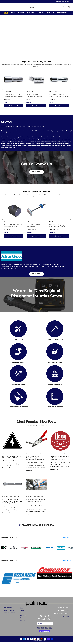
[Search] (51, 7)
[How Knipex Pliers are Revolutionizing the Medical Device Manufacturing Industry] (36, 441)
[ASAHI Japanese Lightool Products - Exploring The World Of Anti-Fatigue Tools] (12, 484)
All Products (23, 613)
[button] (13, 13)
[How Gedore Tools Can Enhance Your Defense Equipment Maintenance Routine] (36, 484)
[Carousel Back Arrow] (2, 39)
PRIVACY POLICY (8, 607)
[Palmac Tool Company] (36, 603)
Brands (22, 610)
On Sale (21, 13)
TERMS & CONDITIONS (9, 610)
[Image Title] (18, 328)
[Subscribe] (51, 623)
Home (21, 607)
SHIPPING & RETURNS (9, 613)
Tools (13, 13)
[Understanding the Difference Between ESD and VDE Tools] (12, 441)
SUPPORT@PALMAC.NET (63, 619)
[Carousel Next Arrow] (71, 39)
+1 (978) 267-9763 (64, 1)
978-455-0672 (66, 616)
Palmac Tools (33, 640)
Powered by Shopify (41, 640)
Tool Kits (30, 13)
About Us (40, 13)
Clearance (22, 617)
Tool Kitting (23, 615)
